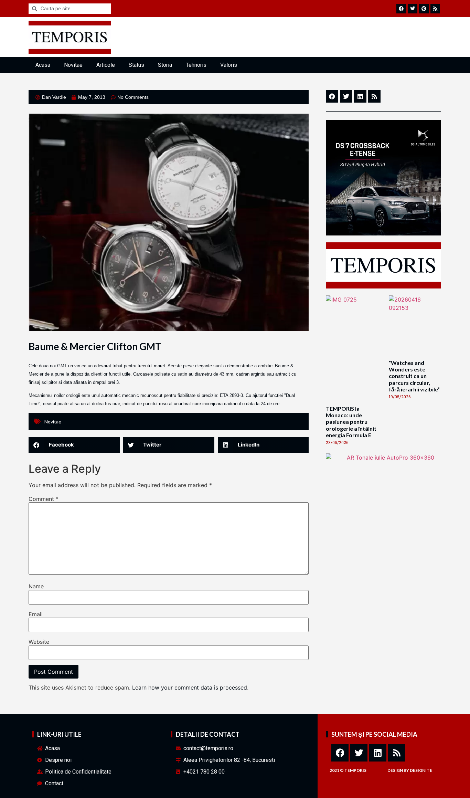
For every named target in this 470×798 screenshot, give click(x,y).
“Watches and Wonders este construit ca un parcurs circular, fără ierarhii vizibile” (414, 375)
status (136, 65)
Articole (105, 65)
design (395, 770)
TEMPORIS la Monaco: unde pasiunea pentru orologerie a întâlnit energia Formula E (351, 421)
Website (39, 641)
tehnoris (196, 65)
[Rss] (396, 753)
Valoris (228, 65)
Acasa (42, 65)
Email (36, 614)
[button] (74, 445)
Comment (43, 499)
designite (421, 770)
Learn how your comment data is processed (189, 687)
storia (165, 65)
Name (36, 586)
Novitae (73, 65)
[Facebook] (340, 753)
